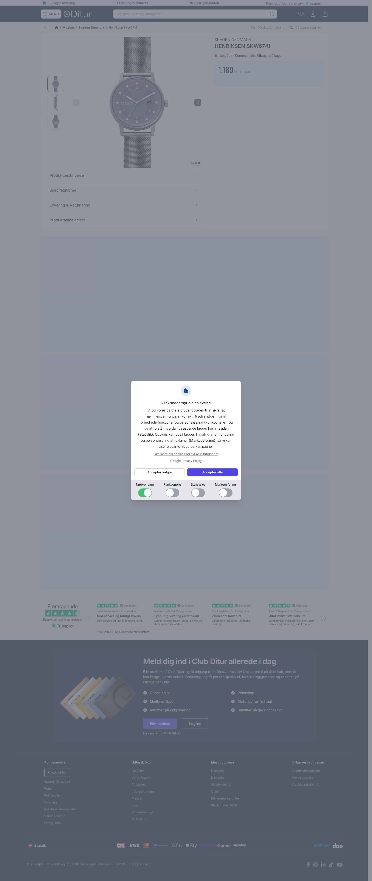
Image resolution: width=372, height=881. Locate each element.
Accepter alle (212, 472)
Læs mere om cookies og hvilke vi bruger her (186, 454)
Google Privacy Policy (186, 461)
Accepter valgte (159, 472)
